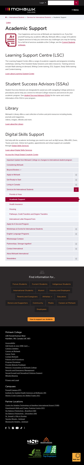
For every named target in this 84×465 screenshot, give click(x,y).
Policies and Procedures (14, 359)
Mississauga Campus (15, 239)
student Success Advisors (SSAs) (37, 95)
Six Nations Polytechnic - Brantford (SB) (20, 411)
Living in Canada (13, 185)
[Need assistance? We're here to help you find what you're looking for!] (76, 457)
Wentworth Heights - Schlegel (16, 422)
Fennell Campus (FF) (13, 390)
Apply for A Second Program (18, 224)
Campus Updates (11, 348)
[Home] (27, 10)
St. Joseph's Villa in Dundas (16, 416)
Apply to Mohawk (13, 175)
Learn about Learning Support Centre (19, 74)
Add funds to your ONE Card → (17, 346)
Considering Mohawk (15, 165)
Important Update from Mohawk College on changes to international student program (39, 160)
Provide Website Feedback (15, 365)
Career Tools (10, 354)
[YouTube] (17, 428)
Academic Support (17, 199)
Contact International (15, 249)
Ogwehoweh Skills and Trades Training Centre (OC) (25, 408)
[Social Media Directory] (24, 428)
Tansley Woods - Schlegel (15, 419)
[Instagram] (13, 428)
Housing (12, 209)
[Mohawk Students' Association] (32, 444)
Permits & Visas (15, 194)
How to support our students (41, 319)
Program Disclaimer (13, 362)
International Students (16, 17)
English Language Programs (18, 234)
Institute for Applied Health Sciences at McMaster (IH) (25, 393)
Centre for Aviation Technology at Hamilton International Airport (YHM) (32, 405)
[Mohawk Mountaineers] (46, 444)
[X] (9, 428)
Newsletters (11, 258)
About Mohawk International (17, 254)
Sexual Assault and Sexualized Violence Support (23, 373)
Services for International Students (39, 17)
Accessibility (10, 343)
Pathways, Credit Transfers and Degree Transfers (28, 214)
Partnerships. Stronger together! (19, 244)
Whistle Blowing (11, 376)
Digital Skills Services (20, 146)
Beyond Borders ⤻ (14, 170)
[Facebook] (5, 428)
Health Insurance (16, 204)
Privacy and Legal (12, 380)
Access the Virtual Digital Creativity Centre (21, 155)
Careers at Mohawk (12, 351)
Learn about (10, 150)
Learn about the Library (14, 124)
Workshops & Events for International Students (25, 229)
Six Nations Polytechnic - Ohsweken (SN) (21, 413)
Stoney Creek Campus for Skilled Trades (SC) (22, 396)
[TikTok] (21, 428)
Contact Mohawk (11, 357)
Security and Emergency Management (19, 370)
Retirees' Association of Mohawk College (21, 368)
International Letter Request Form (22, 219)
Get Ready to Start (14, 180)
